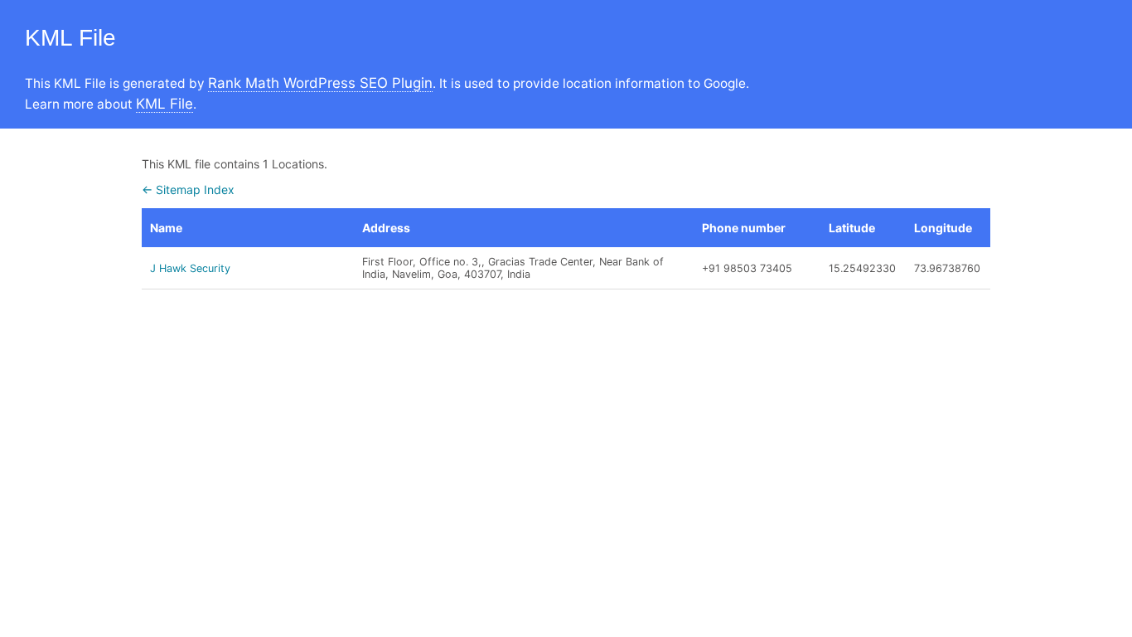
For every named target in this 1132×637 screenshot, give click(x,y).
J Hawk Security (190, 268)
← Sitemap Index (188, 189)
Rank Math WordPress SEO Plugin (320, 83)
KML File (164, 103)
